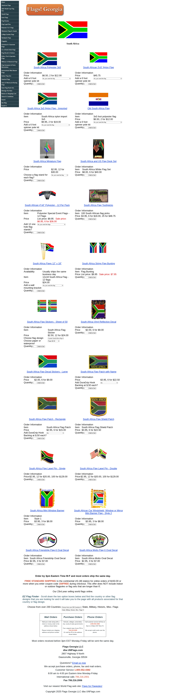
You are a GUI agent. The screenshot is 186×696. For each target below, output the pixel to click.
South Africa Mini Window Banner (47, 510)
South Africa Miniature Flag (47, 161)
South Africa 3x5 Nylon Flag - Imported (47, 108)
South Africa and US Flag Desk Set (99, 161)
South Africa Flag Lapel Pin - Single (47, 468)
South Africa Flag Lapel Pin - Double (98, 468)
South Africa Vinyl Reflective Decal (98, 321)
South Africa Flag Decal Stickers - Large (47, 371)
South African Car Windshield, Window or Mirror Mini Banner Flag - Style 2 (98, 512)
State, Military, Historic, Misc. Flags (100, 607)
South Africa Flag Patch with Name (98, 371)
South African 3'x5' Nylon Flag (98, 67)
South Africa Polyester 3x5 (47, 67)
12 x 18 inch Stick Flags (8, 49)
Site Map (4, 103)
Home (3, 2)
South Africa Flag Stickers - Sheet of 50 (47, 321)
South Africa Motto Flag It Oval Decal (98, 550)
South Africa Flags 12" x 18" (47, 263)
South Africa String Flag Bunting (98, 263)
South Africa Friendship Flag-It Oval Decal (47, 550)
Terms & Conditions (7, 96)
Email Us (4, 105)
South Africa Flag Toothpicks (98, 205)
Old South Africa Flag (98, 108)
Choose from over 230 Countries (44, 607)
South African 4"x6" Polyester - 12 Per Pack (47, 205)
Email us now (79, 663)
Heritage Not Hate (6, 90)
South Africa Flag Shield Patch (98, 419)
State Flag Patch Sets (7, 88)
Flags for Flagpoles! (92, 686)
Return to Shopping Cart (8, 93)
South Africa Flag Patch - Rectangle (47, 419)
